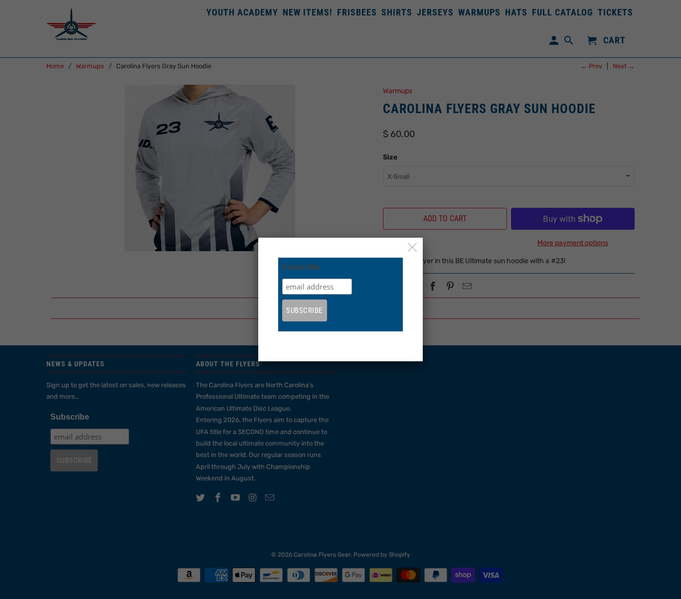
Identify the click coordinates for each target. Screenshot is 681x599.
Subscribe (301, 267)
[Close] (412, 248)
